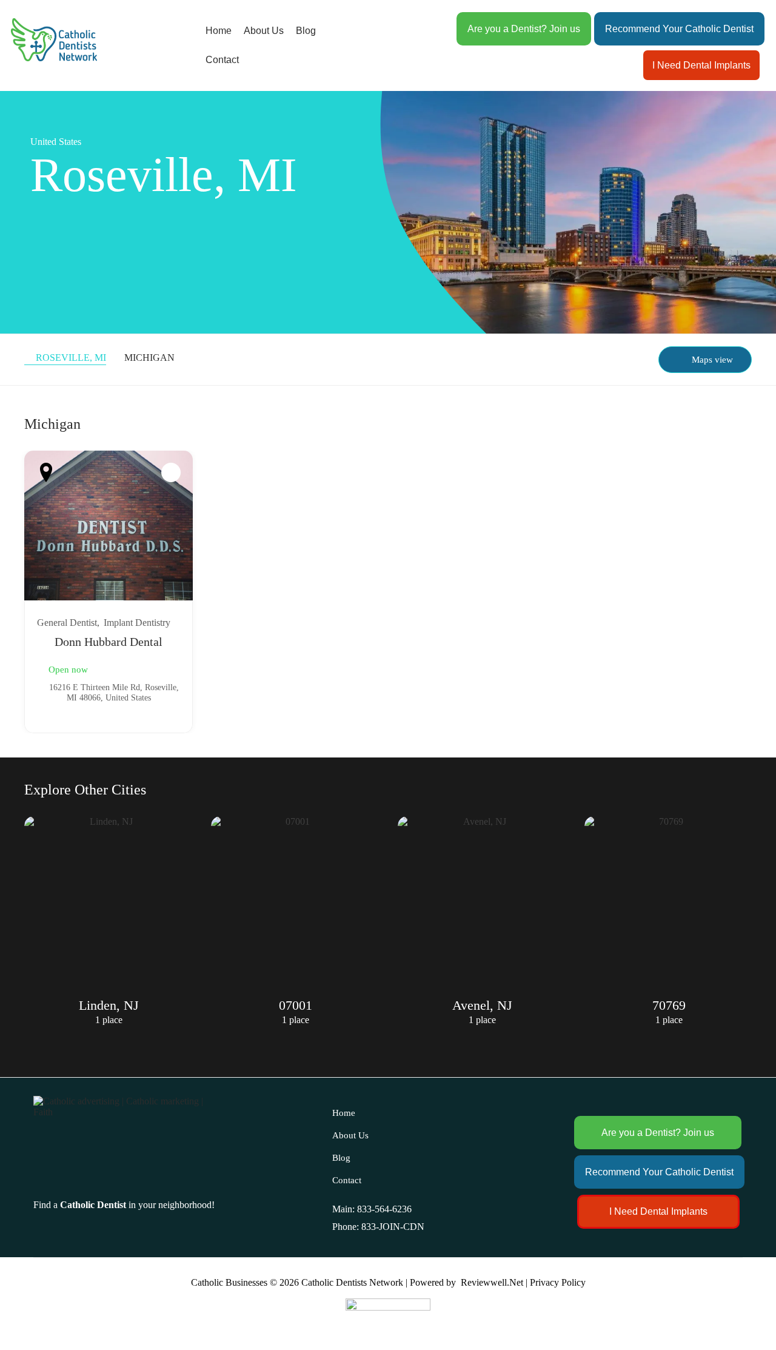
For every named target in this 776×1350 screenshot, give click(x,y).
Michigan (149, 357)
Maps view (712, 359)
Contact (222, 60)
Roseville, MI (71, 357)
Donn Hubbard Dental (108, 641)
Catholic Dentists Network (352, 1282)
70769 (669, 1005)
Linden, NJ (109, 1005)
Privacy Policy (558, 1282)
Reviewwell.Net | (494, 1282)
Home (219, 30)
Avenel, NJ (482, 1005)
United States (55, 141)
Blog (306, 30)
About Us (264, 30)
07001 (295, 1005)
